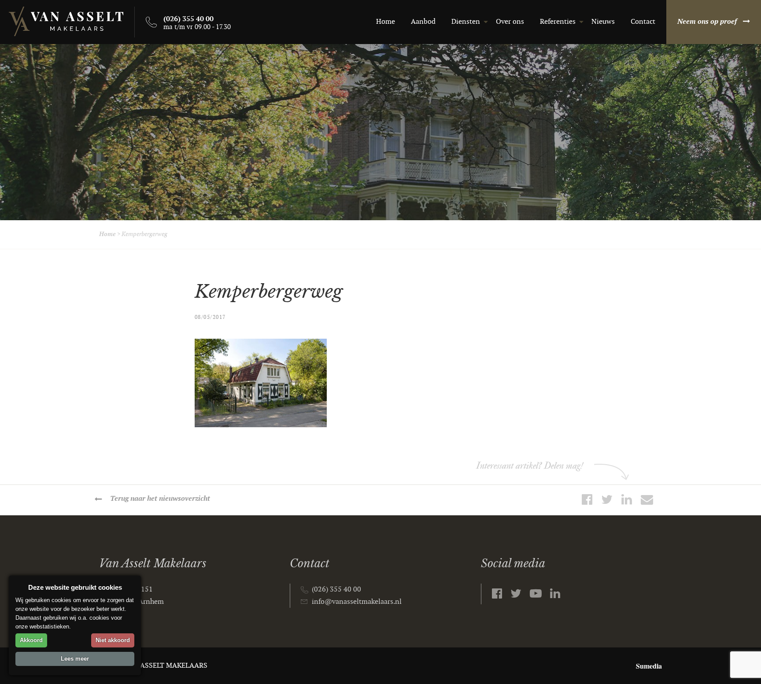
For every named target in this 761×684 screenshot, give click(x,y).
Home (385, 22)
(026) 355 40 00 (336, 589)
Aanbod (423, 22)
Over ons (510, 22)
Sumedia (649, 666)
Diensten (465, 22)
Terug (160, 499)
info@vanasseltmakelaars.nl (357, 602)
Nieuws (603, 22)
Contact (643, 22)
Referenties (558, 22)
